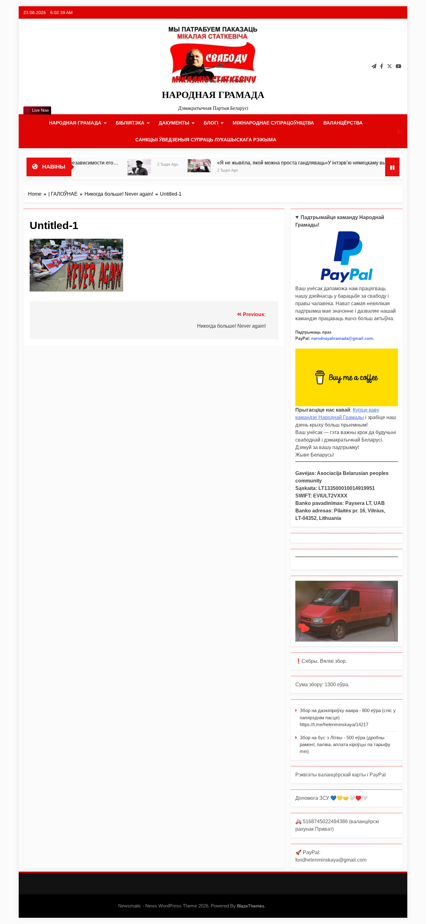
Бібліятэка (130, 122)
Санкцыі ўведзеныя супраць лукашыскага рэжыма (205, 139)
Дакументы (174, 122)
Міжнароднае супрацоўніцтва (273, 122)
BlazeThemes (250, 905)
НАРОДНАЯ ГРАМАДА (213, 95)
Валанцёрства (343, 122)
